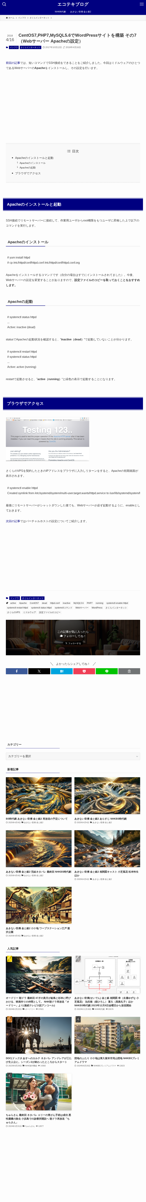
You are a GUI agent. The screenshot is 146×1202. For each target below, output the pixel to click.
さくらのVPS (13, 612)
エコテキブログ (73, 4)
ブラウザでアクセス (28, 173)
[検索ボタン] (4, 4)
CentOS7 (34, 603)
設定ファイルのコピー (50, 612)
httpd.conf (55, 603)
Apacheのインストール (33, 163)
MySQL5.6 (79, 603)
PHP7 (90, 603)
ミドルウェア (29, 612)
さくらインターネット (30, 47)
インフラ (14, 47)
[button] (17, 671)
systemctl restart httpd (17, 607)
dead (44, 603)
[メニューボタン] (141, 4)
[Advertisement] (73, 107)
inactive (66, 603)
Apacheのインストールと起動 (34, 157)
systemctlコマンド (63, 607)
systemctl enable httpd (117, 603)
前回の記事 (13, 62)
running (99, 603)
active (13, 603)
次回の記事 (13, 521)
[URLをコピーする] (129, 671)
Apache (23, 603)
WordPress (97, 607)
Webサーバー (81, 607)
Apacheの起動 (28, 167)
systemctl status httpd (41, 607)
